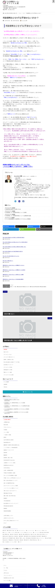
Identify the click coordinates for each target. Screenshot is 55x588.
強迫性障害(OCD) (7, 442)
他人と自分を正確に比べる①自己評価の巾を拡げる (13, 251)
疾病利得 (38, 286)
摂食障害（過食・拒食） (8, 457)
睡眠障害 (5, 455)
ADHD (5, 530)
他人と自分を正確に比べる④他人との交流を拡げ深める (13, 237)
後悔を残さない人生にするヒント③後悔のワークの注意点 (14, 269)
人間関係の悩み (7, 422)
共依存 (17, 534)
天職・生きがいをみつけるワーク (10, 490)
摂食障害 (39, 536)
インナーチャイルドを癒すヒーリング (11, 488)
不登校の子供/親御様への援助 (9, 472)
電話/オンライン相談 (8, 372)
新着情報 (5, 349)
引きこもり (46, 534)
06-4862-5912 (11, 9)
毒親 (18, 538)
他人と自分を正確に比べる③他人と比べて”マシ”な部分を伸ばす (15, 242)
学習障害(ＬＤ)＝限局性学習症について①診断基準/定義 (18, 215)
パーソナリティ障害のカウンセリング (25, 532)
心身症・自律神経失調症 (8, 470)
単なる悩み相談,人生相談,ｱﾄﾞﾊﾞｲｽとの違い (12, 362)
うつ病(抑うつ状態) (7, 434)
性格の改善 (33, 286)
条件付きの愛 (6, 538)
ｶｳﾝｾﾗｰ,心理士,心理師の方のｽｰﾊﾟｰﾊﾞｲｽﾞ (11, 520)
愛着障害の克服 (28, 536)
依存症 (12, 534)
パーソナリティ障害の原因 (39, 532)
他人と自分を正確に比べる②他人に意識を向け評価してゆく (14, 246)
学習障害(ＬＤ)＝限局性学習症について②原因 (16, 212)
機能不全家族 (13, 538)
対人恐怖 (40, 534)
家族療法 (5, 498)
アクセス (5, 570)
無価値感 (29, 538)
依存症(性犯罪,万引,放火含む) (9, 460)
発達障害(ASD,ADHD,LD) (8, 465)
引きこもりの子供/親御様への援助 (10, 475)
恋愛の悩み (12, 536)
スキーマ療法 (14, 286)
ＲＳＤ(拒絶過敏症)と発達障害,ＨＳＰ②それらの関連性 (18, 219)
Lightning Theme (27, 585)
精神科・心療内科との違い (9, 359)
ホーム (5, 565)
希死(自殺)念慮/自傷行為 (8, 505)
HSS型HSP (10, 530)
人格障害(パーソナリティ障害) (9, 462)
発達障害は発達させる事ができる (13, 209)
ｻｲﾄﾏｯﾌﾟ (5, 523)
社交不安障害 (48, 538)
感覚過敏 (34, 536)
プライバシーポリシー (8, 575)
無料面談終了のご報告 (8, 369)
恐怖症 (5, 437)
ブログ (14, 211)
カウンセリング (39, 530)
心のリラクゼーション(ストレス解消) (11, 485)
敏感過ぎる (45, 536)
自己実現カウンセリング (8, 364)
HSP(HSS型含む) (7, 467)
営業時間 (5, 384)
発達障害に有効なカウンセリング (38, 538)
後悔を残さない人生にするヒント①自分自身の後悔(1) (13, 279)
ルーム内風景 (6, 381)
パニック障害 (6, 432)
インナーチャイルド (30, 530)
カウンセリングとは (7, 354)
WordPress (20, 585)
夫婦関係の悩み (27, 534)
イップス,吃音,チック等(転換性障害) (10, 447)
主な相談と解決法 (7, 419)
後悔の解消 (20, 286)
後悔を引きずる (26, 286)
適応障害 (5, 452)
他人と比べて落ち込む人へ (8, 260)
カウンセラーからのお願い (9, 374)
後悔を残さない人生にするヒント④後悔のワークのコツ (13, 265)
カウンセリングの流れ (8, 367)
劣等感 (21, 534)
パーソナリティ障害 (13, 532)
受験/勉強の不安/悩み (8, 493)
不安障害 (5, 429)
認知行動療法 (43, 286)
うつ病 (15, 530)
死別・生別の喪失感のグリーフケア (10, 480)
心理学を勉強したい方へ (8, 515)
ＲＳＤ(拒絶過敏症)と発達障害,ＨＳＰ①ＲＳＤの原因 (16, 412)
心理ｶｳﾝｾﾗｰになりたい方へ (9, 518)
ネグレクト (6, 532)
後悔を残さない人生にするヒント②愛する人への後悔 (13, 274)
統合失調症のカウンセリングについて (11, 503)
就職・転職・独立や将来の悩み (10, 495)
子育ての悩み (34, 534)
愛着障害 (5, 508)
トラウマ (45, 530)
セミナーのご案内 (7, 580)
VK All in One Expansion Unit (36, 585)
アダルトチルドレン (7, 427)
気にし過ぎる (23, 538)
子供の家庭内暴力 (7, 500)
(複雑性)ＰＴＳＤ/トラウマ (9, 450)
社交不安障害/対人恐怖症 (8, 439)
